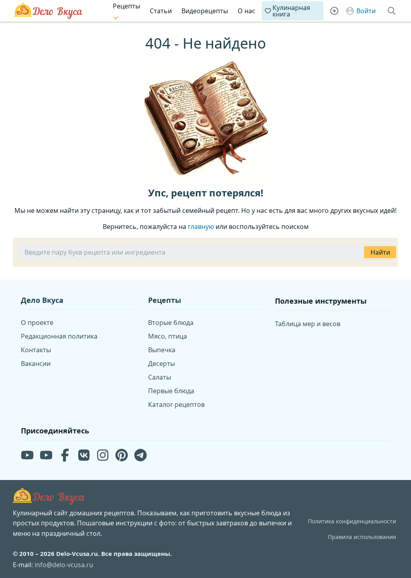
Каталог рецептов (176, 404)
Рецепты (126, 6)
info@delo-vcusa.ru (64, 564)
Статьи (161, 10)
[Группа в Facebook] (65, 455)
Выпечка (161, 349)
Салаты (159, 377)
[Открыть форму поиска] (391, 10)
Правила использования (362, 537)
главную (201, 226)
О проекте (37, 322)
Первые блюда (171, 390)
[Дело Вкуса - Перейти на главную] (49, 496)
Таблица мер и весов (307, 323)
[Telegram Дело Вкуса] (140, 455)
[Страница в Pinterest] (121, 455)
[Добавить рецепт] (334, 10)
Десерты (161, 363)
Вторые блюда (170, 322)
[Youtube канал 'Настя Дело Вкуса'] (46, 455)
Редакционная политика (59, 336)
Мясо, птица (167, 336)
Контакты (36, 349)
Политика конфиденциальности (352, 521)
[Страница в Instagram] (102, 455)
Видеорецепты (204, 10)
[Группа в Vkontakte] (83, 455)
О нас (246, 10)
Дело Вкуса (48, 11)
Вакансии (36, 363)
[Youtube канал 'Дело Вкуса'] (27, 455)
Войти (366, 10)
